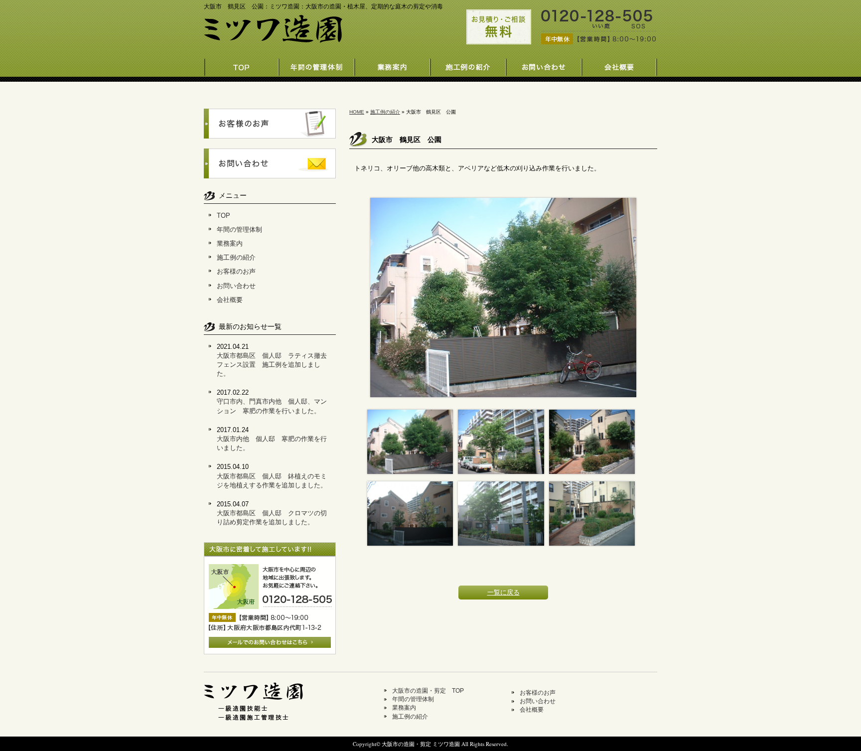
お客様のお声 (236, 271)
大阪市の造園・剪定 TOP (428, 690)
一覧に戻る (503, 592)
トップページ (241, 64)
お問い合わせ (544, 64)
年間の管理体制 (317, 64)
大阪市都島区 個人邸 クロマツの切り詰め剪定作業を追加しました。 (272, 517)
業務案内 (392, 64)
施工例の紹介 (468, 64)
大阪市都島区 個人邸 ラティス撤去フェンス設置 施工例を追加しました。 (272, 364)
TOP (223, 215)
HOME (356, 112)
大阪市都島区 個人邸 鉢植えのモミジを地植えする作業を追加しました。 (272, 480)
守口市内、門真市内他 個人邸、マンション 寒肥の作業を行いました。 (272, 406)
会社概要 (619, 64)
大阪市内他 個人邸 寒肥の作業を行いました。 (272, 443)
